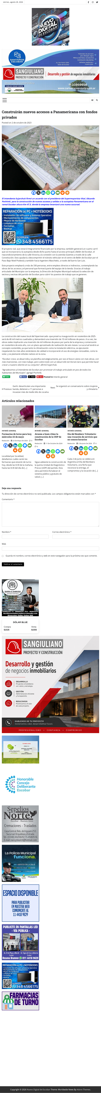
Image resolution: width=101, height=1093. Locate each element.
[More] (67, 193)
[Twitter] (97, 2)
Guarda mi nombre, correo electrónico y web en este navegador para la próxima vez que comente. (51, 555)
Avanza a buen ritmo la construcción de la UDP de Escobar (48, 437)
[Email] (58, 193)
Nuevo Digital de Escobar (38, 1089)
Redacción (5, 440)
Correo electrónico (61, 532)
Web (4, 544)
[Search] (96, 100)
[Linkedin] (43, 193)
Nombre (6, 532)
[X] (38, 193)
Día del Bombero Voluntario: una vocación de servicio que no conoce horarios (82, 437)
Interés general (60, 377)
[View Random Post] (92, 100)
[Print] (62, 193)
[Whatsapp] (48, 193)
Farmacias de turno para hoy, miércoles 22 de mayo (17, 435)
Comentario (8, 499)
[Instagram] (93, 2)
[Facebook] (88, 2)
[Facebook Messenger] (53, 193)
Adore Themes (83, 1089)
